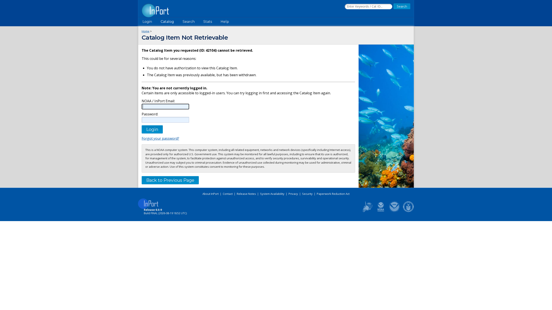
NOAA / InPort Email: (158, 101)
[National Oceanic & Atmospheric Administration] (394, 211)
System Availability (272, 194)
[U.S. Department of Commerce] (408, 211)
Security (307, 194)
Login (147, 22)
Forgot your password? (160, 138)
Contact (228, 194)
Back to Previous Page (170, 180)
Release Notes (246, 194)
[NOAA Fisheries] (380, 211)
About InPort (210, 194)
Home (145, 31)
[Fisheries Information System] (367, 211)
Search (189, 22)
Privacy (293, 194)
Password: (150, 114)
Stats (207, 22)
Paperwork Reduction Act (333, 194)
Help (225, 22)
